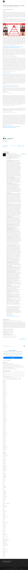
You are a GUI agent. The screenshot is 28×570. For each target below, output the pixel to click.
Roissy (3, 529)
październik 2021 (5, 447)
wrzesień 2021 (4, 448)
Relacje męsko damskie (5, 522)
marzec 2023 (4, 428)
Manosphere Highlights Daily (6, 503)
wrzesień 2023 (4, 421)
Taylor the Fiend (5, 542)
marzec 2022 (4, 441)
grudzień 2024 (4, 404)
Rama (3, 520)
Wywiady (4, 555)
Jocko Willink (4, 493)
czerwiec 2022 (4, 438)
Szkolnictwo (4, 541)
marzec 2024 (4, 414)
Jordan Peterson (5, 494)
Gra (3, 484)
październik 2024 (5, 406)
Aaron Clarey (4, 453)
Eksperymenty (4, 477)
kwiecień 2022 (4, 440)
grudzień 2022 (4, 431)
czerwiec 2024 (4, 411)
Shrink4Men (4, 533)
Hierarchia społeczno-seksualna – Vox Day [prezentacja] (5, 146)
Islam (3, 488)
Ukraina (4, 548)
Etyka (3, 478)
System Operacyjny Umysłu (6, 540)
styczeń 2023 (4, 430)
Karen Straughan (5, 496)
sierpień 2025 (4, 395)
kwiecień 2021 (4, 449)
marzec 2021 (4, 450)
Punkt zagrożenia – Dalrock (6, 72)
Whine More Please (5, 549)
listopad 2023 (4, 419)
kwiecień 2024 (4, 413)
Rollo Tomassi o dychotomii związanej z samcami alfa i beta (13, 126)
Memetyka (4, 505)
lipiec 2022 (4, 437)
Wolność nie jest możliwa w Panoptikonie (8, 363)
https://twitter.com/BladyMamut (7, 360)
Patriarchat (4, 514)
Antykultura (4, 459)
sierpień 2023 (4, 422)
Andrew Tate (4, 458)
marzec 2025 (4, 401)
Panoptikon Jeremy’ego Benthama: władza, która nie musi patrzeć (11, 364)
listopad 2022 (4, 432)
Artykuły (4, 462)
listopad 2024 (4, 405)
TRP (3, 547)
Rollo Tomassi (4, 530)
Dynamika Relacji (5, 476)
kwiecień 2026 (4, 386)
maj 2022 (4, 439)
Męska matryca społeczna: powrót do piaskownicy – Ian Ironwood (11, 47)
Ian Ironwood (4, 486)
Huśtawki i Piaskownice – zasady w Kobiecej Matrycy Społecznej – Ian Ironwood (13, 46)
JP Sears (4, 495)
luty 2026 (4, 388)
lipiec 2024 (4, 410)
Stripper (4, 538)
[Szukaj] (24, 346)
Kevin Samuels (4, 497)
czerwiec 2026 (4, 384)
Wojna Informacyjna (5, 551)
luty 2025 (4, 402)
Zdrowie (4, 556)
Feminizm (4, 480)
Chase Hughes (4, 470)
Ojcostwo (4, 512)
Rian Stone (4, 524)
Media (3, 504)
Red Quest (4, 521)
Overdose (4, 513)
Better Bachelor (5, 466)
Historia (4, 485)
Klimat (3, 498)
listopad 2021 (4, 446)
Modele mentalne (5, 506)
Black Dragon (4, 468)
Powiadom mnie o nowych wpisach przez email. (9, 337)
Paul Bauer (4, 515)
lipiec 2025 (4, 396)
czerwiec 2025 (4, 397)
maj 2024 (4, 412)
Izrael (3, 489)
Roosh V (4, 531)
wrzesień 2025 (4, 394)
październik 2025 (5, 393)
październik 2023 (5, 420)
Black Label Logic (5, 469)
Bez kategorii (4, 467)
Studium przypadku (5, 539)
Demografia (4, 475)
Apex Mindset (4, 460)
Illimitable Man (4, 487)
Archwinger (4, 461)
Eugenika (4, 479)
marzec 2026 (4, 387)
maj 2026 (4, 385)
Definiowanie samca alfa (13, 145)
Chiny (3, 471)
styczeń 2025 (4, 403)
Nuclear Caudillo (5, 511)
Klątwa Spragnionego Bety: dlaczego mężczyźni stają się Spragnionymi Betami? (12, 365)
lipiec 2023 (4, 423)
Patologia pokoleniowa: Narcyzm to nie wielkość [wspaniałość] (11, 86)
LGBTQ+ (4, 502)
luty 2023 (4, 429)
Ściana (3, 532)
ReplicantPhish (4, 523)
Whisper (4, 550)
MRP (3, 507)
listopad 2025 (4, 392)
